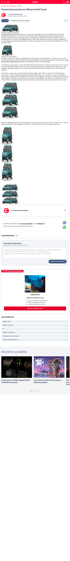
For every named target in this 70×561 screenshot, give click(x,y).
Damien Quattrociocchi (16, 14)
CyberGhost (35, 294)
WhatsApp (40, 223)
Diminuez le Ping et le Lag (35, 297)
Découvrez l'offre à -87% (35, 308)
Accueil (3, 6)
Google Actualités (27, 223)
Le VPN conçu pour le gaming (12, 271)
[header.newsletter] (8, 2)
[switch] (64, 2)
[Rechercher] (5, 2)
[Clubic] (35, 2)
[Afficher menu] (2, 1)
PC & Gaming (11, 6)
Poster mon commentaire (57, 261)
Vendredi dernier (6, 34)
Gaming (19, 6)
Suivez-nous (5, 20)
